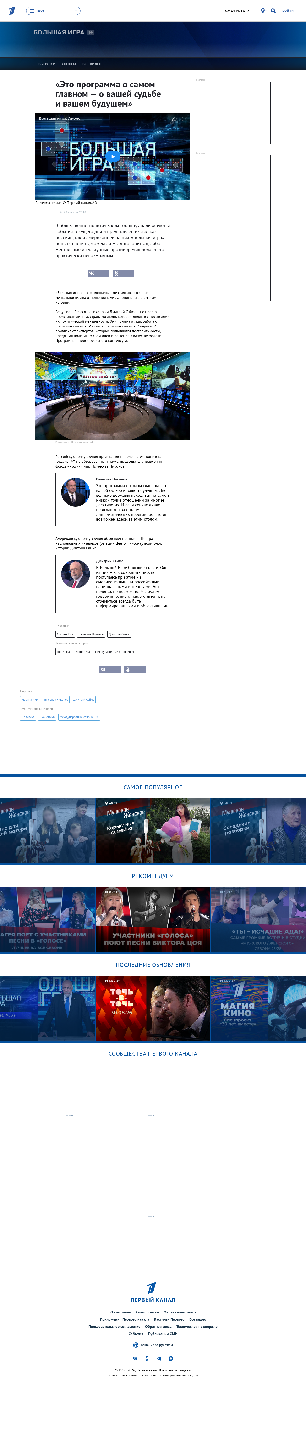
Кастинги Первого (169, 1319)
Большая (59, 32)
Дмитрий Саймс (119, 634)
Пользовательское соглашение (114, 1326)
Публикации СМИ (163, 1333)
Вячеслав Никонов (91, 634)
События (136, 1333)
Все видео (197, 1319)
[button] (112, 156)
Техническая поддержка (197, 1326)
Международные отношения (114, 652)
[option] (153, 830)
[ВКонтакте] (98, 273)
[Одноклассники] (123, 273)
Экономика (82, 652)
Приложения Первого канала (124, 1319)
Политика (63, 652)
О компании (120, 1312)
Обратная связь (158, 1326)
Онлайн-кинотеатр (180, 1312)
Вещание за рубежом (157, 1344)
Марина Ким (65, 634)
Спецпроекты (147, 1312)
